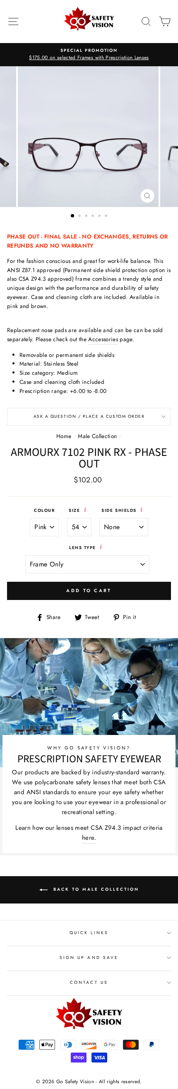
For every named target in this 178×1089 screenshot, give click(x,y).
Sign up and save (89, 957)
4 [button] (93, 216)
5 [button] (100, 216)
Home (63, 436)
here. (89, 837)
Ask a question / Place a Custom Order (89, 416)
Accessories (103, 339)
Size (75, 510)
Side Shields (119, 510)
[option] (89, 54)
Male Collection (97, 436)
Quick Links (89, 933)
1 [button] (73, 216)
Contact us (89, 982)
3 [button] (87, 216)
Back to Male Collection (95, 889)
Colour (44, 510)
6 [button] (107, 216)
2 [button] (80, 216)
